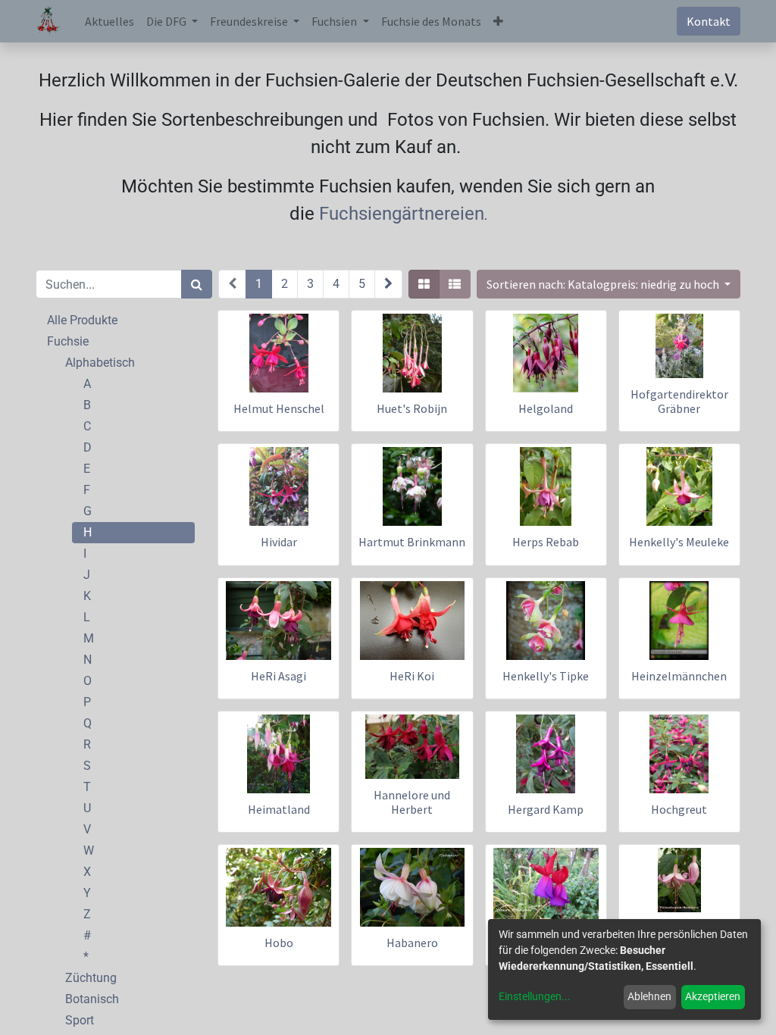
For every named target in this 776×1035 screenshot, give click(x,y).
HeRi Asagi (278, 675)
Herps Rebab (545, 541)
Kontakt (709, 21)
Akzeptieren (712, 996)
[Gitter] (424, 284)
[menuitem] (109, 21)
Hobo (278, 942)
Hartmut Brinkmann (411, 541)
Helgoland (545, 408)
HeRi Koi (412, 675)
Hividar (279, 541)
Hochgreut (679, 809)
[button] (498, 21)
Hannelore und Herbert (412, 802)
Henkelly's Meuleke (679, 541)
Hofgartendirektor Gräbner (679, 401)
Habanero (412, 942)
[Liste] (455, 284)
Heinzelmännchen (679, 675)
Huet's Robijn (412, 408)
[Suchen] (196, 284)
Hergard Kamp (546, 809)
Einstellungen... (535, 996)
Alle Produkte (82, 320)
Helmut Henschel (278, 408)
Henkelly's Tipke (545, 675)
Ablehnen (649, 996)
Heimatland (279, 809)
